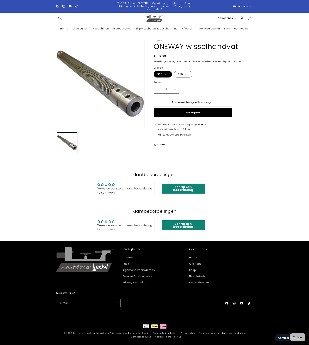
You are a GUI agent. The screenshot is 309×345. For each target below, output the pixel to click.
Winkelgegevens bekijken (174, 134)
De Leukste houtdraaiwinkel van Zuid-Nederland (100, 333)
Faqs (126, 263)
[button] (60, 18)
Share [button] (161, 144)
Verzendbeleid (237, 333)
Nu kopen (193, 112)
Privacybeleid (188, 333)
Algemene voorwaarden (139, 270)
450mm (183, 74)
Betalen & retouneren (137, 276)
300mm (162, 74)
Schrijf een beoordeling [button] (183, 188)
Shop (192, 270)
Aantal (157, 82)
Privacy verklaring (134, 282)
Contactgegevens (141, 336)
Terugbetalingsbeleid (165, 333)
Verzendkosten (192, 61)
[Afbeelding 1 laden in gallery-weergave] (67, 142)
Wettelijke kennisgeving (167, 336)
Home (193, 257)
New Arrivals (197, 276)
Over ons (195, 263)
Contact (128, 257)
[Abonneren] (116, 303)
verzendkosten (199, 282)
